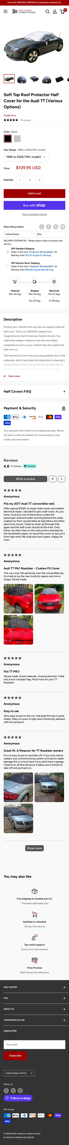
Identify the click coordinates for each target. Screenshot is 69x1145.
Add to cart (34, 193)
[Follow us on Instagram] (20, 1090)
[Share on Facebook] (41, 226)
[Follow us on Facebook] (6, 1090)
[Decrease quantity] (20, 180)
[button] (18, 599)
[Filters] (52, 479)
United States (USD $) (16, 1073)
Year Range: (24, 149)
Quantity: (9, 179)
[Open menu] (5, 11)
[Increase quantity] (39, 180)
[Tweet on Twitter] (55, 226)
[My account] (55, 12)
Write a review (25, 479)
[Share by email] (62, 226)
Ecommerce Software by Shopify (19, 1137)
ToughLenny (10, 115)
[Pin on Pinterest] (48, 226)
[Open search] (48, 12)
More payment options (34, 214)
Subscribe (15, 1055)
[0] (62, 11)
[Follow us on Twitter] (13, 1090)
